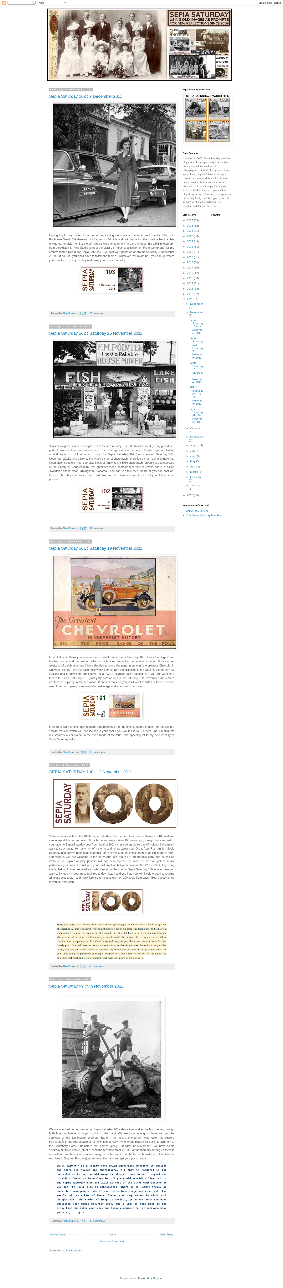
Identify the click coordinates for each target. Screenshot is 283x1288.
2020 (190, 251)
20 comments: (98, 313)
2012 (190, 293)
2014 (190, 283)
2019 (190, 257)
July (193, 450)
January (195, 485)
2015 (190, 278)
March (194, 471)
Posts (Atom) (74, 1250)
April (193, 466)
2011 (190, 299)
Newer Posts (57, 1234)
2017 (190, 267)
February (195, 476)
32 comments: (98, 528)
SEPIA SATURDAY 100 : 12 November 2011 (90, 771)
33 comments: (98, 1221)
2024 (190, 230)
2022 (190, 241)
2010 (190, 495)
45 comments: (97, 966)
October (195, 428)
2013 (190, 288)
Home (112, 1234)
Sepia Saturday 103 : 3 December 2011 (85, 96)
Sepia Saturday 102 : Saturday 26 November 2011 (95, 333)
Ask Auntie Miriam (197, 510)
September (197, 436)
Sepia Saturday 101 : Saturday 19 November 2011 (95, 548)
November (196, 312)
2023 (190, 236)
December (196, 303)
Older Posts (166, 1234)
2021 (190, 246)
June (193, 455)
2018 (190, 262)
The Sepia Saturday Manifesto (204, 515)
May (193, 461)
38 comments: (98, 752)
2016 (190, 272)
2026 (190, 220)
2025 (190, 225)
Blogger (157, 1278)
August (194, 445)
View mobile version (112, 1241)
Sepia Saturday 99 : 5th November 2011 (86, 986)
